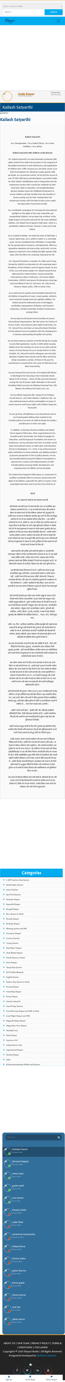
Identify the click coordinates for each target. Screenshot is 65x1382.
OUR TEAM (23, 1343)
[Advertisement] (32, 57)
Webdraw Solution (46, 1355)
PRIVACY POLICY (40, 1343)
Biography (27, 96)
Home (20, 96)
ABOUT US (9, 1343)
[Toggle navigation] (58, 21)
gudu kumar (26, 94)
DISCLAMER (41, 1347)
